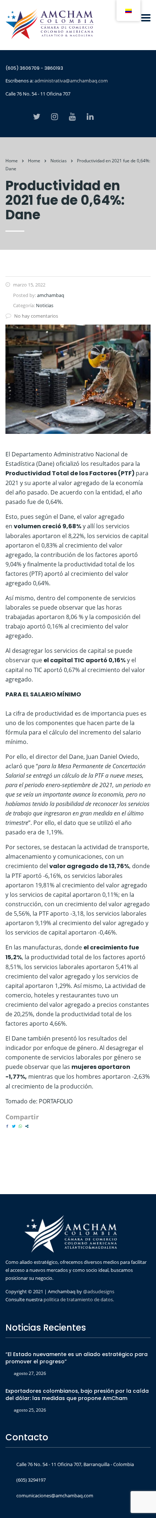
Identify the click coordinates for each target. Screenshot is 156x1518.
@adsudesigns (98, 1291)
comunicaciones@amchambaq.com (54, 1495)
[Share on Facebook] (7, 1126)
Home (11, 161)
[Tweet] (14, 1126)
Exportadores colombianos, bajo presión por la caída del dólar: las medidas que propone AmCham (77, 1394)
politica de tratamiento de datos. (79, 1299)
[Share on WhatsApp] (20, 1126)
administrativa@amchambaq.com (71, 80)
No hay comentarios (36, 316)
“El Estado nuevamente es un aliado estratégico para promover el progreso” (76, 1358)
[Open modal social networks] (27, 1126)
